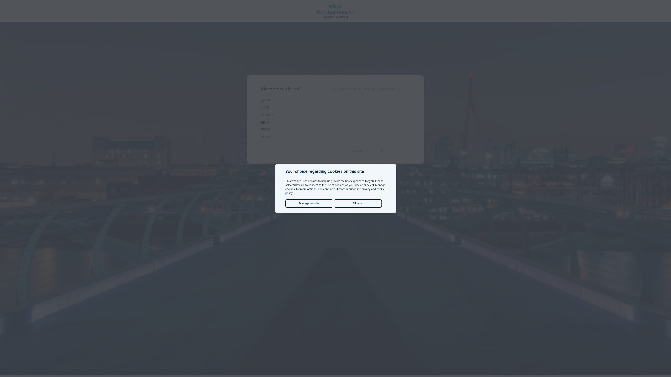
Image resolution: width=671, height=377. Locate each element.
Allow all (357, 203)
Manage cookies (309, 203)
